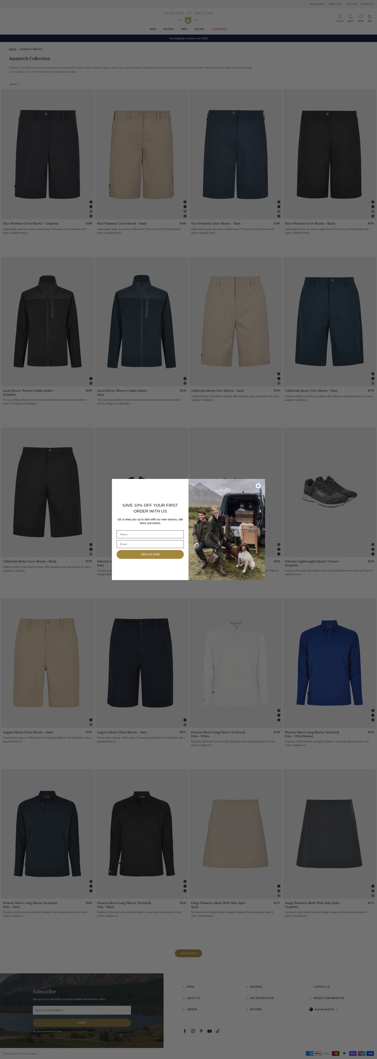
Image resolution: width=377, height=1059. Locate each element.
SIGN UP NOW (150, 554)
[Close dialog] (258, 486)
